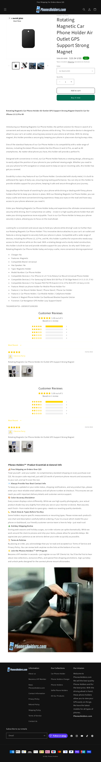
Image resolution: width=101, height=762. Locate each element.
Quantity (60, 77)
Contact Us (33, 721)
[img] (14, 352)
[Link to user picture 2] (27, 371)
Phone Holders (57, 685)
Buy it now (75, 98)
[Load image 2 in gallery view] (24, 65)
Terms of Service (35, 716)
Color (58, 66)
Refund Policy (34, 704)
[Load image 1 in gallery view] (15, 65)
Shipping (71, 62)
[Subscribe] (44, 736)
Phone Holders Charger (60, 679)
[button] (5, 9)
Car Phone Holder (58, 673)
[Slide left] (9, 65)
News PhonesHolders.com (37, 686)
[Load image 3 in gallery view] (32, 65)
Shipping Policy (35, 710)
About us (32, 673)
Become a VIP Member (37, 679)
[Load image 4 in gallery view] (40, 65)
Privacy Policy (34, 699)
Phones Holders (53, 756)
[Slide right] (47, 65)
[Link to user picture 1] (14, 371)
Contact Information (37, 693)
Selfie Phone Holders (59, 690)
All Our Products (57, 696)
